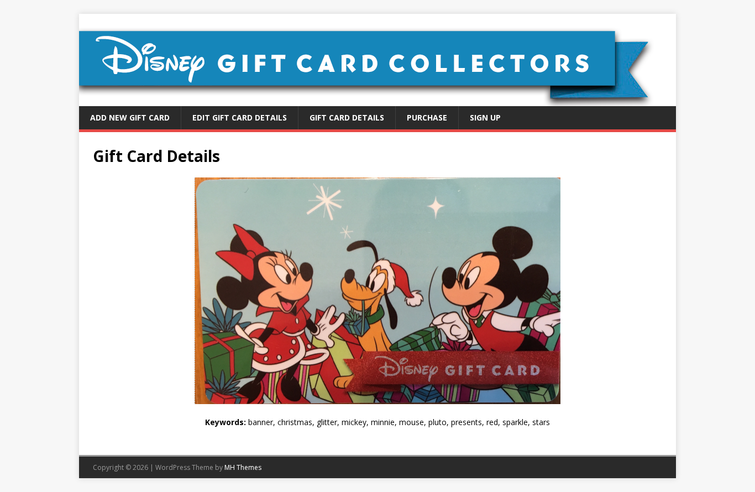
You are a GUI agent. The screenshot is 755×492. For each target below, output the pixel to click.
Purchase (427, 117)
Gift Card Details (347, 117)
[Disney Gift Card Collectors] (377, 100)
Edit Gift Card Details (239, 117)
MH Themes (242, 467)
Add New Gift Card (130, 117)
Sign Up (485, 117)
